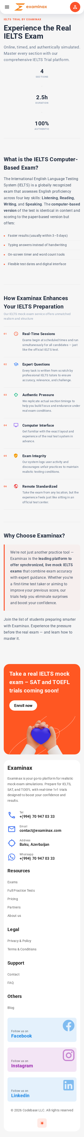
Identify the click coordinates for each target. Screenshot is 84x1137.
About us (14, 916)
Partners (14, 907)
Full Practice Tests (21, 890)
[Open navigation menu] (7, 7)
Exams (12, 882)
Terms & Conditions (22, 949)
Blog (10, 1008)
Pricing (12, 899)
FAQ (10, 983)
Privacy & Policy (19, 941)
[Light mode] (42, 1123)
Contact (13, 974)
